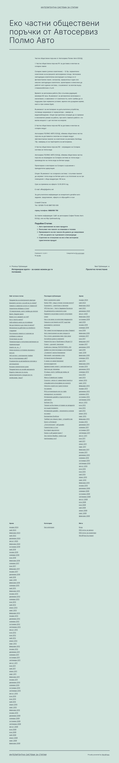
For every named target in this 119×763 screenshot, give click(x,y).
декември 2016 (84, 347)
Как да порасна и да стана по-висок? (21, 325)
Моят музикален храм (52, 300)
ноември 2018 (84, 328)
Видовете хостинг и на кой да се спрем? (23, 303)
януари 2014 (83, 366)
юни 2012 (82, 408)
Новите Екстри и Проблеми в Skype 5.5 (58, 341)
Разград (47, 328)
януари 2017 (83, 344)
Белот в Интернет (50, 422)
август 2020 (83, 314)
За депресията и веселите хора (55, 311)
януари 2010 (83, 485)
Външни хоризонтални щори (19, 366)
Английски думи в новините (54, 339)
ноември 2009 (84, 491)
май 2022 (82, 308)
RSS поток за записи (86, 530)
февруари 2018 (84, 333)
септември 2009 (85, 497)
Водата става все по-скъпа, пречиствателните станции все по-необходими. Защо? (21, 375)
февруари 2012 (84, 419)
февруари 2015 (84, 364)
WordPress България (86, 535)
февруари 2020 (84, 316)
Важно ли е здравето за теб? (19, 317)
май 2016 (82, 350)
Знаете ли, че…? (15, 347)
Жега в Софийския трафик (53, 377)
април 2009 (83, 510)
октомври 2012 (84, 397)
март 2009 (82, 513)
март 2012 (82, 416)
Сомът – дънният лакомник (54, 344)
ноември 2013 (84, 372)
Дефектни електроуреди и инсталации (58, 350)
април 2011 (83, 444)
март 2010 (82, 480)
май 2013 (82, 377)
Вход (80, 527)
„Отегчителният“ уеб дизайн (54, 424)
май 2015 (82, 361)
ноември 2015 (84, 358)
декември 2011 (84, 424)
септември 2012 (84, 400)
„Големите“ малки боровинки (54, 352)
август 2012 (83, 402)
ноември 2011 (84, 427)
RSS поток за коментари (87, 533)
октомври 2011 (84, 430)
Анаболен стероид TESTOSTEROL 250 (57, 347)
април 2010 (83, 477)
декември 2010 (84, 455)
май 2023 (82, 303)
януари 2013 (83, 388)
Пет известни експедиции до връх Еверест (59, 330)
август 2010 (83, 466)
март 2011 (82, 447)
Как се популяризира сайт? (18, 358)
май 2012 (82, 411)
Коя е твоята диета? (16, 319)
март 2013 (82, 383)
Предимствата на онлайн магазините (22, 369)
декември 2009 (84, 488)
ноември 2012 (84, 394)
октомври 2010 (84, 460)
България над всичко (51, 430)
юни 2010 (82, 472)
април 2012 (83, 413)
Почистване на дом (15, 339)
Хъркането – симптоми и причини (56, 305)
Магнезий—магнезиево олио (54, 355)
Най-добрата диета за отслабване (21, 322)
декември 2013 (84, 369)
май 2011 (82, 441)
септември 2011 (84, 433)
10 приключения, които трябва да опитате (23, 311)
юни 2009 (82, 505)
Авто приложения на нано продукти (53, 226)
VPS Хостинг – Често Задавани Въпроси (58, 308)
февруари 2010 (84, 483)
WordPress (105, 755)
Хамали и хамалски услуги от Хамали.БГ (23, 306)
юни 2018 (82, 330)
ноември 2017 (84, 336)
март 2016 (82, 352)
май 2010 (82, 474)
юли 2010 (82, 469)
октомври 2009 (84, 494)
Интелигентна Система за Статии (59, 7)
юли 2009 (82, 502)
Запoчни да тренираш (52, 369)
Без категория (80, 253)
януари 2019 (83, 325)
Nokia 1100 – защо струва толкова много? (59, 303)
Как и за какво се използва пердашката (58, 319)
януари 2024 (83, 300)
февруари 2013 (84, 386)
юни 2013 (82, 375)
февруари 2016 (84, 355)
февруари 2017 (84, 341)
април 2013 (83, 380)
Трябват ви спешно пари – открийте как (58, 419)
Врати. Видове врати (16, 314)
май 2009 (82, 508)
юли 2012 (82, 405)
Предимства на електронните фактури (22, 300)
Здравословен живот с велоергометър (58, 366)
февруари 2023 (84, 305)
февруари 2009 (84, 516)
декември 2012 (84, 391)
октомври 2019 (84, 319)
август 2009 (83, 499)
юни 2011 (82, 438)
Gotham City (48, 402)
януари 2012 (83, 422)
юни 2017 (82, 339)
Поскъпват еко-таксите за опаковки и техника (57, 229)
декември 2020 (84, 311)
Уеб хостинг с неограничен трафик (21, 355)
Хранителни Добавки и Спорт (19, 308)
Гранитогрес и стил (51, 427)
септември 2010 (84, 463)
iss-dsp (39, 255)
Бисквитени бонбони (51, 416)
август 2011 (83, 436)
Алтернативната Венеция (53, 358)
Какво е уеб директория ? (53, 433)
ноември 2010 (84, 458)
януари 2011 (83, 452)
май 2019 (82, 322)
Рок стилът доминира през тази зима (57, 336)
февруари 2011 (84, 449)
